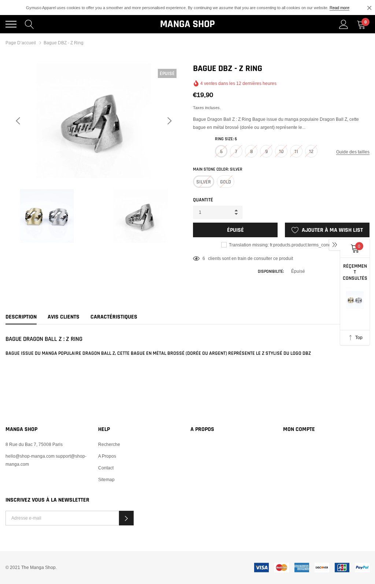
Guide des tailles (353, 152)
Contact (106, 467)
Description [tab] (21, 317)
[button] (126, 518)
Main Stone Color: (217, 169)
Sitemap (106, 479)
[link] (18, 560)
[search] (29, 24)
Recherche (109, 444)
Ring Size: (226, 139)
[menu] (10, 24)
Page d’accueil (20, 42)
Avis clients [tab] (63, 317)
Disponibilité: (271, 271)
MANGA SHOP (187, 24)
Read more (339, 7)
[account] (343, 24)
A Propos (107, 456)
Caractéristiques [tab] (113, 317)
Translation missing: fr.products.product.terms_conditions (285, 245)
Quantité (203, 200)
